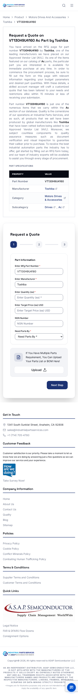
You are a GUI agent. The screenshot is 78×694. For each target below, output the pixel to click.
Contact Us (9, 509)
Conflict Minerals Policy (16, 553)
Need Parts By (23, 331)
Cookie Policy (11, 548)
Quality (7, 514)
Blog (5, 519)
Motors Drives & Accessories (53, 198)
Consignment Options (15, 636)
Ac (60, 207)
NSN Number (21, 318)
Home (6, 17)
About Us (8, 504)
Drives (49, 207)
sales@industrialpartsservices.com (27, 429)
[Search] (64, 5)
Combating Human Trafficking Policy (24, 559)
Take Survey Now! (14, 480)
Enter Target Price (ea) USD (29, 305)
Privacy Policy (11, 543)
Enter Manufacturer (26, 279)
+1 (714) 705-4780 (18, 435)
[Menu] (72, 5)
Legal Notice (10, 625)
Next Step (57, 385)
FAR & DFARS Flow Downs (18, 630)
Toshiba (7, 21)
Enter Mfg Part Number (27, 266)
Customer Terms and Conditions (22, 582)
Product (19, 17)
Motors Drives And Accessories (47, 17)
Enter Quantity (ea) (25, 292)
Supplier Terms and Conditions (21, 577)
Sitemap (8, 525)
